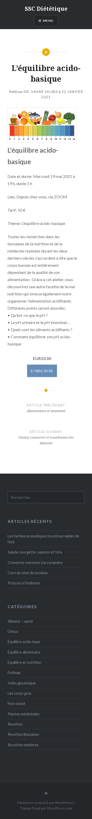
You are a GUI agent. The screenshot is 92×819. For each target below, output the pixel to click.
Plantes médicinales (24, 714)
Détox (13, 631)
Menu (48, 20)
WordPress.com (59, 808)
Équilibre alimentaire (24, 652)
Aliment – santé (20, 621)
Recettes (15, 724)
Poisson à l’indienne (24, 583)
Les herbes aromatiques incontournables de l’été (43, 539)
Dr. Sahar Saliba (41, 92)
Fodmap (14, 672)
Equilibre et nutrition (24, 662)
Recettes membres (23, 745)
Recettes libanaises (23, 734)
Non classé (16, 703)
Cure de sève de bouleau (28, 573)
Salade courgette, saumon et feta (35, 552)
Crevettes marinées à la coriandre (35, 562)
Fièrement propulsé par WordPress (45, 802)
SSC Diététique (46, 8)
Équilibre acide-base (24, 642)
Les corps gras (19, 693)
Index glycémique (22, 683)
